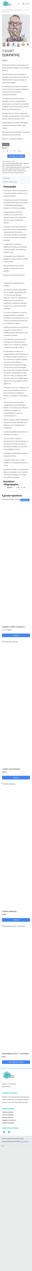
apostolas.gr (25, 1141)
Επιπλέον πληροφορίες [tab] (10, 182)
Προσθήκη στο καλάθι (16, 156)
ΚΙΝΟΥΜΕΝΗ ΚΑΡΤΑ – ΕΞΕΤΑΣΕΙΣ (15, 1054)
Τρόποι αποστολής (8, 1112)
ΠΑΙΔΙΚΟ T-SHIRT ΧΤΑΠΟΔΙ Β (13, 627)
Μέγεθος (5, 148)
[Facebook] (4, 1132)
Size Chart (5, 144)
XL (15, 151)
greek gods (19, 167)
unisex (6, 168)
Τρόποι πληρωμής (7, 1115)
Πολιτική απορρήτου (8, 1123)
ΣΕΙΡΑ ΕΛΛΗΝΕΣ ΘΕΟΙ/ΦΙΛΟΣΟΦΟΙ (14, 165)
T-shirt (3, 168)
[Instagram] (9, 1132)
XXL (19, 151)
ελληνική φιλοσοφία (11, 170)
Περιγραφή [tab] (6, 178)
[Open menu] (18, 3)
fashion (7, 167)
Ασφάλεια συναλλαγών (9, 1120)
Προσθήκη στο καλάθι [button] (16, 1062)
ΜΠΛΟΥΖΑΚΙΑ (11, 163)
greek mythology (25, 167)
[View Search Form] (22, 4)
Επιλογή (16, 635)
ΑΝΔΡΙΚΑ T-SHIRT (19, 163)
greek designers (13, 167)
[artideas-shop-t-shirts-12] (16, 28)
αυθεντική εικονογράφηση (14, 168)
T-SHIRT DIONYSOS (9, 911)
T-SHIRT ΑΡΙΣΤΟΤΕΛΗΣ (11, 769)
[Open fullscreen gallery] (28, 40)
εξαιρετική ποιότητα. (19, 172)
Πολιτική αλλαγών (7, 1117)
